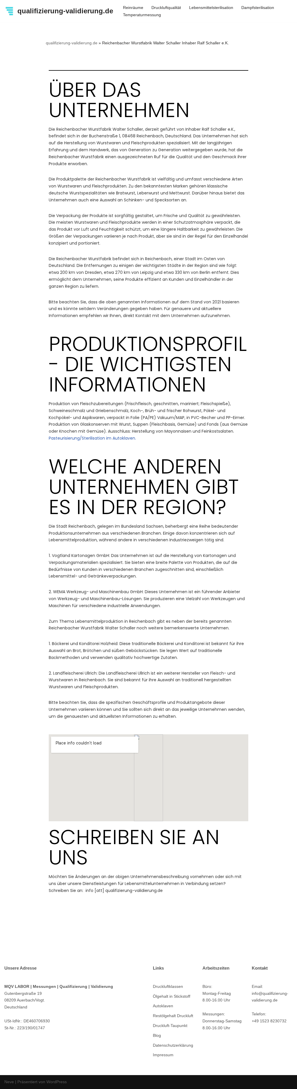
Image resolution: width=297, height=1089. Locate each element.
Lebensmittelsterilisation (211, 7)
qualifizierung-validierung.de (71, 43)
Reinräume (133, 7)
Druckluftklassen (168, 986)
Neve (9, 1081)
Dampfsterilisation (257, 7)
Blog (157, 1035)
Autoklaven (163, 1006)
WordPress (56, 1081)
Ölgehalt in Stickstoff (171, 996)
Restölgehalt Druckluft (173, 1015)
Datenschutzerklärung (173, 1045)
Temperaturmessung (142, 14)
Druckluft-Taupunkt (170, 1025)
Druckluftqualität (166, 7)
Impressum (163, 1054)
